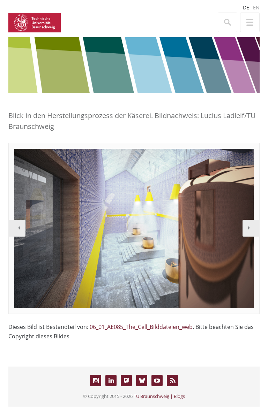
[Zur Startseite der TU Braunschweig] (34, 22)
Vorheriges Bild (17, 228)
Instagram (95, 380)
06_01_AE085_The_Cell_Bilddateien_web (141, 327)
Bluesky (141, 380)
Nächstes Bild (251, 228)
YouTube (157, 380)
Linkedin (111, 380)
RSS (172, 380)
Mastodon (126, 380)
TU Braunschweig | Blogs (159, 396)
